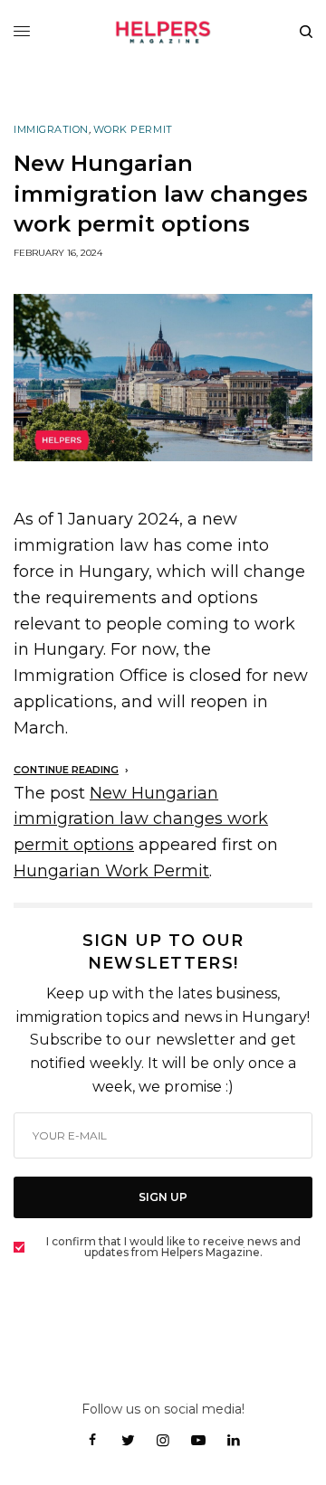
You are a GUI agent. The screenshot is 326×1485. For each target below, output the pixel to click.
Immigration (51, 130)
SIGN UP (163, 1197)
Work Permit (133, 130)
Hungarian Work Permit (111, 871)
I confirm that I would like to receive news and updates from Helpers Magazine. (173, 1247)
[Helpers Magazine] (163, 31)
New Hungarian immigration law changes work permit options (141, 819)
